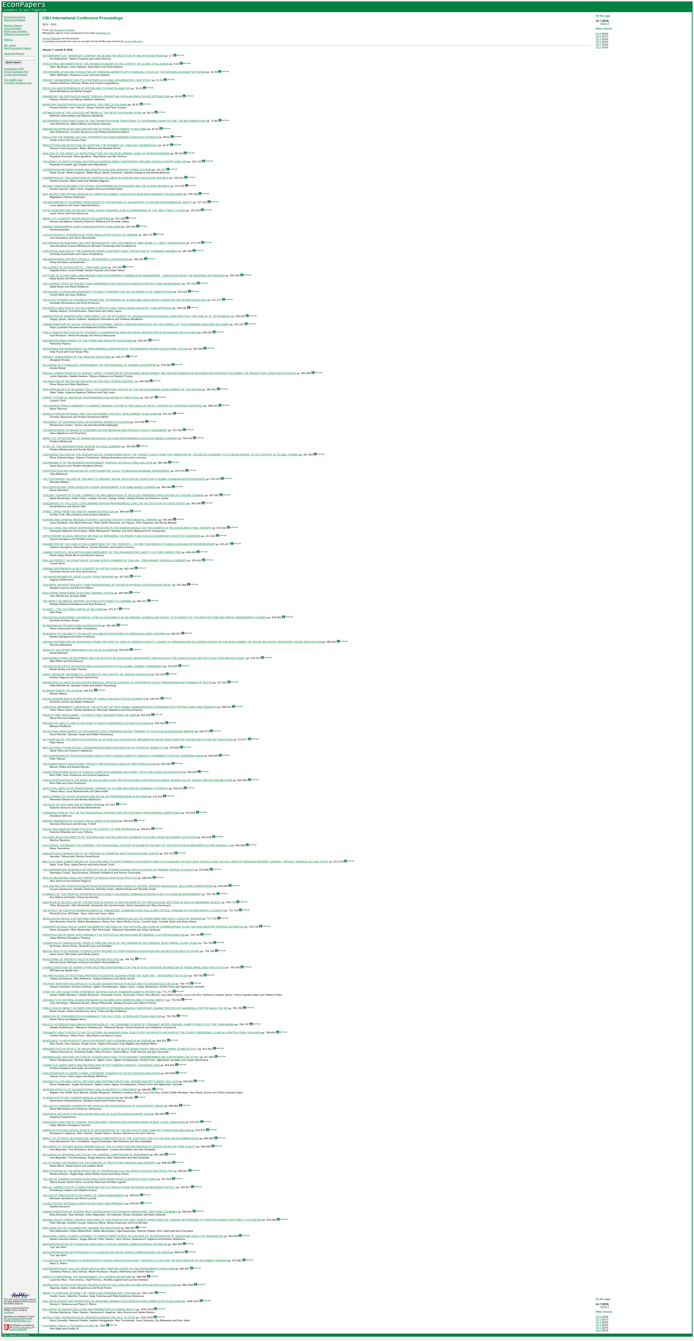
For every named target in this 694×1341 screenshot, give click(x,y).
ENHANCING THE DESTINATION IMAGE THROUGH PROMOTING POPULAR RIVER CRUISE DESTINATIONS (106, 96)
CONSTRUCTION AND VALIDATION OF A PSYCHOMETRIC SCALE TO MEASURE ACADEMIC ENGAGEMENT (106, 470)
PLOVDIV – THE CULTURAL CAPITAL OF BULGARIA (72, 609)
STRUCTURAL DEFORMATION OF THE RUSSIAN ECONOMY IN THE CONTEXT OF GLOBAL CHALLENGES (105, 63)
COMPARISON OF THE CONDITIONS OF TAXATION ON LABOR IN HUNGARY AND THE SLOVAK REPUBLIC (105, 177)
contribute (9, 1312)
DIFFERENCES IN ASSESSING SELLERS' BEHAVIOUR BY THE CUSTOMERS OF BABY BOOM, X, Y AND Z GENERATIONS (114, 242)
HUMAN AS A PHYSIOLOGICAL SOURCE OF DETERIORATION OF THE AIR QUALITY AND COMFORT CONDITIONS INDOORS (116, 1130)
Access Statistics (51, 38)
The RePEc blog (13, 80)
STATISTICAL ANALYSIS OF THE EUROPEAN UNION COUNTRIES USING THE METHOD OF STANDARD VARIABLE (109, 251)
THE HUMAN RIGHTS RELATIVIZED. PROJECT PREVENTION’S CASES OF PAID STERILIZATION (99, 763)
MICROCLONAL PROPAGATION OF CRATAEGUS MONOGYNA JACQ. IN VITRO (88, 1317)
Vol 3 (598, 42)
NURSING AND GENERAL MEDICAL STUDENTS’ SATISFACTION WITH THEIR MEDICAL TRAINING (100, 519)
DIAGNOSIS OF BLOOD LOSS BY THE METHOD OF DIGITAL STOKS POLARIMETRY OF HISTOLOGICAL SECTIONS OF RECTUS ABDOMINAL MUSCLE (131, 902)
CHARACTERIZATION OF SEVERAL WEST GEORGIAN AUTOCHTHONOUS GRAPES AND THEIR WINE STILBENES (109, 1211)
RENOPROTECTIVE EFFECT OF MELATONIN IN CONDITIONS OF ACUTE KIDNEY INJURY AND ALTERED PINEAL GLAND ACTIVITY (120, 1048)
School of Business (22, 1327)
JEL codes (10, 45)
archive (128, 41)
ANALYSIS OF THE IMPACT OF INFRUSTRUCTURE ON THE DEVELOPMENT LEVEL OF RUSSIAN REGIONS (106, 153)
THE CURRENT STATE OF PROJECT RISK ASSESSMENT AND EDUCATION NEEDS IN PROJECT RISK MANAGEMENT (111, 283)
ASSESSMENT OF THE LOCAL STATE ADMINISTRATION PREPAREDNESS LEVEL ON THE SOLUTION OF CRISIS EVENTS (114, 503)
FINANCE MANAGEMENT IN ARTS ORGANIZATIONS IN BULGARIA (81, 226)
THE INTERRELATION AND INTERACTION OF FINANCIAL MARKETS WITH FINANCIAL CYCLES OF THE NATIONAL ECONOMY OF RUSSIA (123, 72)
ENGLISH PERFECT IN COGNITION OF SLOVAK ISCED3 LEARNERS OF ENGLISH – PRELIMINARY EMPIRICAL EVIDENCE (114, 560)
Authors (8, 39)
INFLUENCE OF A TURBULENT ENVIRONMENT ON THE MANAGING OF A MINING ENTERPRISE (99, 365)
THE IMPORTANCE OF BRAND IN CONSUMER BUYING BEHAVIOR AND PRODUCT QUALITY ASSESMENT (104, 430)
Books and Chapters (15, 31)
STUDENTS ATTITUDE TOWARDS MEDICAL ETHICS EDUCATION (80, 1097)
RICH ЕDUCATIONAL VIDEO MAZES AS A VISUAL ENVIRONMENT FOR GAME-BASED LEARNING (99, 487)
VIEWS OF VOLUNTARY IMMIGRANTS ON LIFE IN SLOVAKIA (78, 650)
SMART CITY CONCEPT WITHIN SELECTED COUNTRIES (76, 218)
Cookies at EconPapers (15, 75)
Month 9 (604, 23)
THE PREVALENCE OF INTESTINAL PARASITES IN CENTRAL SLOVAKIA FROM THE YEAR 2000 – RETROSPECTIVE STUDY (115, 975)
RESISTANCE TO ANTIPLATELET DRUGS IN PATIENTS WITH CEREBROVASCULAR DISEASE (97, 1040)
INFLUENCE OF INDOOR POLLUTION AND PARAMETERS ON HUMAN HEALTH (89, 1309)
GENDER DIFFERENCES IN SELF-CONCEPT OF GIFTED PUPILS (80, 568)
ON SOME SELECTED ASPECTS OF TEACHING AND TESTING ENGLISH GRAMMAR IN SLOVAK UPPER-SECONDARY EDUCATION (119, 837)
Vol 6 (598, 33)
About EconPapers (14, 19)
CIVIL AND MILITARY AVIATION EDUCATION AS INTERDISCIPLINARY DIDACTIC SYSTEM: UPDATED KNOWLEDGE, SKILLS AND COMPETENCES (127, 886)
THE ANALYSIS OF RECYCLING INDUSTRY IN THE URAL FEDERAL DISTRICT (88, 381)
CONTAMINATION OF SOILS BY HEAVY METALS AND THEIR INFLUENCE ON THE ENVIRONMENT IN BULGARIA (108, 1268)
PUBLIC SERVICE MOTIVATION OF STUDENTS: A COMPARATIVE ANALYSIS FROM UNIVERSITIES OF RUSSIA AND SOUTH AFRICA (119, 332)
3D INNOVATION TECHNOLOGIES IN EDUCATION (71, 625)
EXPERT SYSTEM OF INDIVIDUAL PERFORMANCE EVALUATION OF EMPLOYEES (90, 397)
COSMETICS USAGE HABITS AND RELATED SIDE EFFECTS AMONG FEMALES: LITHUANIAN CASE (101, 1065)
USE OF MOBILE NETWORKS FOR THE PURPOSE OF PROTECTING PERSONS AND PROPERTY (99, 1162)
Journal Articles (12, 28)
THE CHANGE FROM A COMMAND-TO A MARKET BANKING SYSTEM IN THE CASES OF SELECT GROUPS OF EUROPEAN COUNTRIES (122, 405)
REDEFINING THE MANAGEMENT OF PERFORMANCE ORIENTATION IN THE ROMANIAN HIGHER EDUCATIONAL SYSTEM (115, 348)
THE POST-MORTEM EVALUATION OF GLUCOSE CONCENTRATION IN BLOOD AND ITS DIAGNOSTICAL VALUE (108, 983)
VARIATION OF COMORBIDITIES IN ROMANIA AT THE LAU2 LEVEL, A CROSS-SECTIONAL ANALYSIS (101, 1016)
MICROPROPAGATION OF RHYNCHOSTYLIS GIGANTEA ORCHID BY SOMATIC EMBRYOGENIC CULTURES (105, 1252)
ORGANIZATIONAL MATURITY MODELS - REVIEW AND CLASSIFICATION (85, 259)
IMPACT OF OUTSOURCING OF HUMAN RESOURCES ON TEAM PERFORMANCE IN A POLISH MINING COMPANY (109, 438)
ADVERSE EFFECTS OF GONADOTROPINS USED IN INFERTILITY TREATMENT (89, 1089)
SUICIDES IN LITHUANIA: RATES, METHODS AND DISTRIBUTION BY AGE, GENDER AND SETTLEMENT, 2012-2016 (110, 1081)
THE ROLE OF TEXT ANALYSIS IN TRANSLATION (71, 804)
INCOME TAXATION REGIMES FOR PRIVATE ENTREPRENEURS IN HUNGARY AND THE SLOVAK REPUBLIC (106, 186)
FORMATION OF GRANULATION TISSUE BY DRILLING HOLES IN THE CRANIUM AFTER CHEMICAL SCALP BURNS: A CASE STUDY (120, 943)
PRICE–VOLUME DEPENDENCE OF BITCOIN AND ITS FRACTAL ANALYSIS (86, 88)
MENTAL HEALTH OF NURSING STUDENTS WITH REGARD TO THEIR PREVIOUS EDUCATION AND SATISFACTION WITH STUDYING (121, 951)
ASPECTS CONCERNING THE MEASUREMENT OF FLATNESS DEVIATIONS (87, 1276)
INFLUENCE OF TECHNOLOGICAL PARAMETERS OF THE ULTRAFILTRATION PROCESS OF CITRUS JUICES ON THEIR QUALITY (119, 1146)
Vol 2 (598, 44)
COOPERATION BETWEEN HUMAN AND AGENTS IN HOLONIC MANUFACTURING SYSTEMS (96, 169)
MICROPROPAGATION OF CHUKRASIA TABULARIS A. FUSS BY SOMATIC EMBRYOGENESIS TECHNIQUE (104, 1244)
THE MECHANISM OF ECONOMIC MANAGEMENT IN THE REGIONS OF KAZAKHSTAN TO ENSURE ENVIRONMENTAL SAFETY (117, 202)
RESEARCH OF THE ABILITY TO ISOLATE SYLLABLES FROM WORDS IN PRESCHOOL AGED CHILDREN (104, 633)
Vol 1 (598, 47)
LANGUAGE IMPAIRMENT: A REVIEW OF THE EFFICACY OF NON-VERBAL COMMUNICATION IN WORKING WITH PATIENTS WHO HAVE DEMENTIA (129, 707)
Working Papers (13, 25)
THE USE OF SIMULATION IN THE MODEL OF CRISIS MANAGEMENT (83, 1195)
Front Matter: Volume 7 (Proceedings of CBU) (68, 1325)
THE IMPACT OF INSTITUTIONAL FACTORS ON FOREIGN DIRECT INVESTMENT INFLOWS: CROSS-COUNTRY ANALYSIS (114, 161)
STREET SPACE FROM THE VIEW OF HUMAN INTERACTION (78, 511)
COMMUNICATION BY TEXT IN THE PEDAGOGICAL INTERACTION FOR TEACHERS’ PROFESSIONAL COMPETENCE (111, 812)
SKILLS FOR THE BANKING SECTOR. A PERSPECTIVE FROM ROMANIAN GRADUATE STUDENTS (100, 137)
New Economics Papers (17, 48)
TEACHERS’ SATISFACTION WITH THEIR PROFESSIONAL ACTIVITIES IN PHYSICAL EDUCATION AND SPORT (107, 584)
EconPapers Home (14, 17)
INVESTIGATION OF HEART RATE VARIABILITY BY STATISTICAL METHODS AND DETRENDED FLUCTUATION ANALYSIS (113, 934)
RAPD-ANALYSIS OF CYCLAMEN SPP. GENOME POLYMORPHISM (81, 1227)
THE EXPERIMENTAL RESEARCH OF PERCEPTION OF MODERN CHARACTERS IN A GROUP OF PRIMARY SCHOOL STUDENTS (118, 869)
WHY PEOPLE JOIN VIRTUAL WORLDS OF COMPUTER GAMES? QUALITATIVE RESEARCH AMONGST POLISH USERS (112, 194)
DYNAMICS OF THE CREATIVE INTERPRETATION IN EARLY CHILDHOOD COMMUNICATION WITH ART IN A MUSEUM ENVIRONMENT (121, 894)
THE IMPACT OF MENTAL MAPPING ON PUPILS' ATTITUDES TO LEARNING (87, 601)
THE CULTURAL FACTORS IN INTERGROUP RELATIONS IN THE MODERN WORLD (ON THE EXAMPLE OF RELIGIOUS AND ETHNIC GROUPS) (126, 527)
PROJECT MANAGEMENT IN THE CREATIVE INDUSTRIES (76, 356)
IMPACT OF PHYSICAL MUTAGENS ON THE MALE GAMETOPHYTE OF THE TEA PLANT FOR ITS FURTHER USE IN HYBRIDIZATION (120, 1138)
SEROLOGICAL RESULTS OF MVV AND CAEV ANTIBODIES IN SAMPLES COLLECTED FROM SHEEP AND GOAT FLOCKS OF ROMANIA (122, 918)
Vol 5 (598, 36)
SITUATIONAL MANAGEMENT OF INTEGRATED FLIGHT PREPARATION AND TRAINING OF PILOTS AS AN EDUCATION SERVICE (118, 731)
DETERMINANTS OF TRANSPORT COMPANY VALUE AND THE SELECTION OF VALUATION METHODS (103, 55)
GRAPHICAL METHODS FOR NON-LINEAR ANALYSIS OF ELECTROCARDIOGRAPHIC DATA (96, 1114)
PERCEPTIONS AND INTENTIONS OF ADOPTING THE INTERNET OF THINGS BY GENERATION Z (100, 145)
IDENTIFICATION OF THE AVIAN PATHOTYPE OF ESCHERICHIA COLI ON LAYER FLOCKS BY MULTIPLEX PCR (107, 1171)
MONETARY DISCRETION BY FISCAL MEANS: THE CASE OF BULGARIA (84, 104)
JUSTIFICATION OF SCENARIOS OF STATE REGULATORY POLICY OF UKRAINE (90, 234)
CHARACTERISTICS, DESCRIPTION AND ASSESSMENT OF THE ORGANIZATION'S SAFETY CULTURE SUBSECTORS (111, 552)
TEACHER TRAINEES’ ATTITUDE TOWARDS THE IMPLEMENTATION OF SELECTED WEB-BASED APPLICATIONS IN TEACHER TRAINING (123, 495)
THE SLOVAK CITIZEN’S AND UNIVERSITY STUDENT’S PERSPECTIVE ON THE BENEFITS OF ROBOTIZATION (107, 291)
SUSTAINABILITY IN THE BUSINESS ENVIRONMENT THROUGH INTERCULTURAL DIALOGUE (97, 462)
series (139, 41)
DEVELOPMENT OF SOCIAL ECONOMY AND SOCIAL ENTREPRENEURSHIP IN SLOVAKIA (95, 796)
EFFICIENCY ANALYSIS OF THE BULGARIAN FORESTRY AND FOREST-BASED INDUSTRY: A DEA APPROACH (107, 308)
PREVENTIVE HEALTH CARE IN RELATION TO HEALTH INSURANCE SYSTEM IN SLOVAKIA (96, 723)
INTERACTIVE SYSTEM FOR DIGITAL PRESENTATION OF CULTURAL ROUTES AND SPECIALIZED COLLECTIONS (109, 1284)
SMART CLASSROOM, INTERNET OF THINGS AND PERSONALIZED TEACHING (89, 1293)
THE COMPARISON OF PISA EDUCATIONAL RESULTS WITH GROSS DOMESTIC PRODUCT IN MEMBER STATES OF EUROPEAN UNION (122, 755)
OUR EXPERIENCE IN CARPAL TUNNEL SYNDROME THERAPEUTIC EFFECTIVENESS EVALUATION (101, 1073)
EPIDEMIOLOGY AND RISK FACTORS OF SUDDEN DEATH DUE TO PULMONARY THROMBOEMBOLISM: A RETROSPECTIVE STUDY (120, 1057)
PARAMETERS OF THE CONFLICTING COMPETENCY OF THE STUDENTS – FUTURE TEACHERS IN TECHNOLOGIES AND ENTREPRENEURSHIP (128, 544)
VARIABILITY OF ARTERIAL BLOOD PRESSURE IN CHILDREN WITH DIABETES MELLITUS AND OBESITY (104, 1000)
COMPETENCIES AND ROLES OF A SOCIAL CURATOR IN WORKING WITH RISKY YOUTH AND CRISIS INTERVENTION (112, 772)
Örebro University (17, 1330)
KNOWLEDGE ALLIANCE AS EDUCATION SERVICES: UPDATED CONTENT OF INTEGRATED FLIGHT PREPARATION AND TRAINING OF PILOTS (127, 682)
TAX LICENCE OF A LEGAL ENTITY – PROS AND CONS (74, 267)
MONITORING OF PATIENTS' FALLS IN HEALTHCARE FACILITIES (81, 959)
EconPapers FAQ (14, 68)
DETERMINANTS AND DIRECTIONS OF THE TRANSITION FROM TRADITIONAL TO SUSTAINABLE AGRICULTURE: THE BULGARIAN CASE (124, 120)
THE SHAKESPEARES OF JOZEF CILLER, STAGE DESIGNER (78, 576)
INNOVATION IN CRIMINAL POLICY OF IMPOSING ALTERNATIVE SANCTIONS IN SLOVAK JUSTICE (100, 853)
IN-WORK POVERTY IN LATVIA (60, 690)
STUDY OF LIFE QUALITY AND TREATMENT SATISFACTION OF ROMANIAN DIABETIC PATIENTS (99, 991)
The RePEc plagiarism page (18, 83)
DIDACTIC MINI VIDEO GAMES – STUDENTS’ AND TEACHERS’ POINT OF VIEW (89, 715)
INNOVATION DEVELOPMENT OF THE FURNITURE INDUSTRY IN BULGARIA (87, 340)
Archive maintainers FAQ (16, 72)
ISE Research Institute (62, 30)
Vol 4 (598, 39)
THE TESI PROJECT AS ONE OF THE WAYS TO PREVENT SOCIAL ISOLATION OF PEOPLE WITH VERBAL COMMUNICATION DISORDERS (123, 479)
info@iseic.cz (103, 33)
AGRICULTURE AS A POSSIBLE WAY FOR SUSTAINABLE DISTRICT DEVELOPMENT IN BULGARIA (100, 413)
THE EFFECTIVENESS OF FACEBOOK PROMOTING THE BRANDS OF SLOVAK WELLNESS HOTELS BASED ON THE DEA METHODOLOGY (124, 299)
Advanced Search (14, 53)
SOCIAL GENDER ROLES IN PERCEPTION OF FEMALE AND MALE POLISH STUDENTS (93, 698)
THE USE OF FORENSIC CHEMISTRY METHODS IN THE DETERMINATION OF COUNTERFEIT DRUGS (103, 1105)
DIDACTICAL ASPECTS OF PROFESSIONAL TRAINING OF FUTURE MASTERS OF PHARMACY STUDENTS (105, 788)
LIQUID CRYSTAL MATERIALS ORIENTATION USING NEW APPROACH (83, 1203)
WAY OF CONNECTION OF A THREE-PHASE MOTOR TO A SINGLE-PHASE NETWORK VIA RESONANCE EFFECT (108, 1187)
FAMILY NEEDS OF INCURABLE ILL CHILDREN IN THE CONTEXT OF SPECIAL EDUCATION (96, 674)
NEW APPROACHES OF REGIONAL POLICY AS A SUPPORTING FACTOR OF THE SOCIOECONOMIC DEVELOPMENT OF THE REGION (121, 389)
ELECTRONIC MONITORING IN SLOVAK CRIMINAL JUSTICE (78, 593)
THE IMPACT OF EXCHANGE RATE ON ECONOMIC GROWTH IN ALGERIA (86, 422)
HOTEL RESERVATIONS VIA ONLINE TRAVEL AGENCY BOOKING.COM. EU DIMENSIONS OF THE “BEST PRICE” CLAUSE (113, 210)
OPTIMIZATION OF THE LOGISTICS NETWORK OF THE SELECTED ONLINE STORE (92, 112)
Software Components (16, 34)
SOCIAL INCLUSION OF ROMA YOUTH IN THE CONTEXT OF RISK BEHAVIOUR (89, 829)
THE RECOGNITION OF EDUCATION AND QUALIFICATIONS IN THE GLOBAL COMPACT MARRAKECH (102, 666)
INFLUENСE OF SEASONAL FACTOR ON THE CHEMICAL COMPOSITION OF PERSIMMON (95, 1154)
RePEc (25, 1299)
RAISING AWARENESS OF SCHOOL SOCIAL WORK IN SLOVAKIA (80, 820)
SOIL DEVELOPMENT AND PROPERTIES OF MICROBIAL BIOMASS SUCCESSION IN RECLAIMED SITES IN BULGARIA (111, 1301)
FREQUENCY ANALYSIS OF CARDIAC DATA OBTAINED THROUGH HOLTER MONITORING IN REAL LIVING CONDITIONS (113, 1122)
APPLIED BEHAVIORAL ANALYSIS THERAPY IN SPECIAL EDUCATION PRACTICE (89, 877)
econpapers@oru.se (21, 1321)
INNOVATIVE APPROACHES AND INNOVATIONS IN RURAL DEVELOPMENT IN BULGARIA (94, 129)
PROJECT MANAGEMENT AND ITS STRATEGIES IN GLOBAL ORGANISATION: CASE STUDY (96, 80)
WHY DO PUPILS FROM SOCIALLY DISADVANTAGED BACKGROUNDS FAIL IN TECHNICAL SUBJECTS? (103, 747)
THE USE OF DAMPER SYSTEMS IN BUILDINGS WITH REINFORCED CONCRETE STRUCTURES (99, 1179)
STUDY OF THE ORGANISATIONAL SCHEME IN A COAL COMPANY (81, 446)
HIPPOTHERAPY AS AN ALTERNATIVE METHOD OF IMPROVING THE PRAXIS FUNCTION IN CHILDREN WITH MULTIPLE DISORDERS (121, 536)
